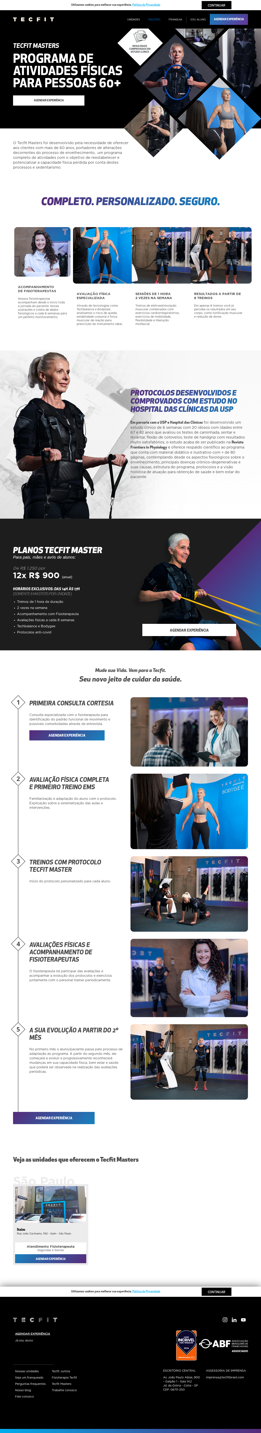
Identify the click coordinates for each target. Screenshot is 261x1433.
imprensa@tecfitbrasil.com (225, 1377)
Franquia (175, 19)
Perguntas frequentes (30, 1384)
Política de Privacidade (146, 5)
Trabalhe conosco (64, 1390)
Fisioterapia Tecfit (64, 1377)
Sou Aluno (198, 19)
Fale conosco (24, 1396)
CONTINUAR (216, 5)
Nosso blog (23, 1390)
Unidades (133, 19)
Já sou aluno (24, 1340)
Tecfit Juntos (61, 1371)
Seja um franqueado (29, 1377)
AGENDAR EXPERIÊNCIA (32, 1333)
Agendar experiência (229, 19)
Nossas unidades (27, 1371)
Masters (154, 19)
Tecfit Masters (61, 1384)
